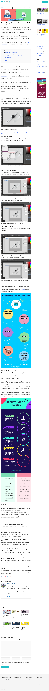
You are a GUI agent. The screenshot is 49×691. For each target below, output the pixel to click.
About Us (15, 679)
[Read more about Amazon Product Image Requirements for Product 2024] (7, 612)
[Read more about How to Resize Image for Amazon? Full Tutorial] (16, 623)
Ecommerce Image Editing (42, 58)
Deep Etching (39, 55)
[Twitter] (3, 577)
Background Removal (41, 43)
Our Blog (15, 684)
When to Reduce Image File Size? (12, 52)
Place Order (39, 679)
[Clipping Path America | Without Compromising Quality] (42, 21)
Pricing (24, 1)
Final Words (7, 59)
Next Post (28, 601)
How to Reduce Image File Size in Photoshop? (14, 54)
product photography (11, 70)
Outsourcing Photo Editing (42, 68)
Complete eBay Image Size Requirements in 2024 (24, 628)
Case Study (39, 48)
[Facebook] (1, 577)
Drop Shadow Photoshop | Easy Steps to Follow (15, 616)
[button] (45, 2)
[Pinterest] (5, 577)
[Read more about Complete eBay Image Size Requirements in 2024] (25, 623)
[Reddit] (10, 577)
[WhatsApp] (12, 577)
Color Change (40, 53)
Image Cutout (40, 64)
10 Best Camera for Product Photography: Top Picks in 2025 (24, 616)
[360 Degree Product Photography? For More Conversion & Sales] (42, 10)
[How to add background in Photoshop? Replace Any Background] (42, 31)
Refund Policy (28, 679)
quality (23, 289)
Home (14, 1)
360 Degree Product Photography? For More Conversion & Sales (41, 14)
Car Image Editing (40, 46)
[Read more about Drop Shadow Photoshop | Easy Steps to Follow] (16, 611)
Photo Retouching (40, 72)
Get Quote (39, 684)
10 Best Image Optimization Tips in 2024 (7, 628)
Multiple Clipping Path (41, 66)
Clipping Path (39, 51)
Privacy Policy (28, 682)
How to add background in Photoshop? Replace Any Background (41, 35)
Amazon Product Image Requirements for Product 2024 (6, 617)
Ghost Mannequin (40, 61)
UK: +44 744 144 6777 (6, 682)
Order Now (34, 1)
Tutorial (38, 74)
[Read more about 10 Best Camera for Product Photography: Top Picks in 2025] (25, 611)
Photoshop (27, 35)
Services (18, 1)
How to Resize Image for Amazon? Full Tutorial (16, 627)
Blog (38, 1)
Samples (28, 1)
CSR (15, 682)
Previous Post (4, 601)
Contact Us (4, 684)
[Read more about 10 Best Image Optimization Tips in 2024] (7, 623)
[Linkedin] (7, 577)
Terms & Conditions (29, 684)
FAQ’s (6, 60)
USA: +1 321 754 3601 (5, 679)
